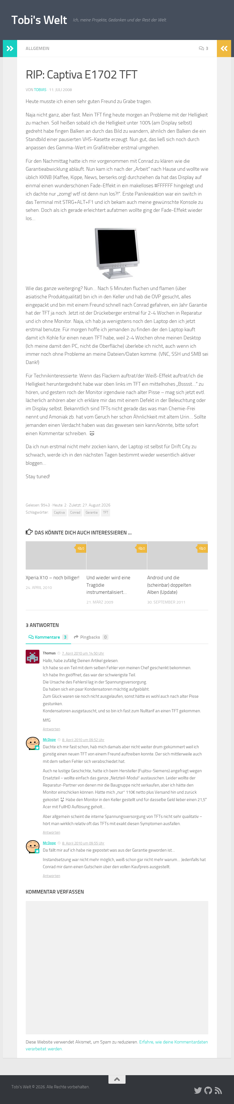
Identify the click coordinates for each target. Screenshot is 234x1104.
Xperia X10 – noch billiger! (52, 577)
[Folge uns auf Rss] (219, 1091)
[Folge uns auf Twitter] (198, 1091)
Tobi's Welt (39, 20)
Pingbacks (93, 637)
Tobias (40, 89)
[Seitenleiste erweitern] (10, 48)
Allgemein (37, 48)
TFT (105, 512)
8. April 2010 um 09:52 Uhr (83, 740)
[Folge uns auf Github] (208, 1091)
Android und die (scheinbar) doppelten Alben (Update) (169, 585)
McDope (49, 739)
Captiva (59, 512)
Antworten (51, 729)
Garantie (92, 512)
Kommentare (50, 637)
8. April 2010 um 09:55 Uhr (83, 843)
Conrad (75, 512)
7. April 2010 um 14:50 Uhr (83, 653)
